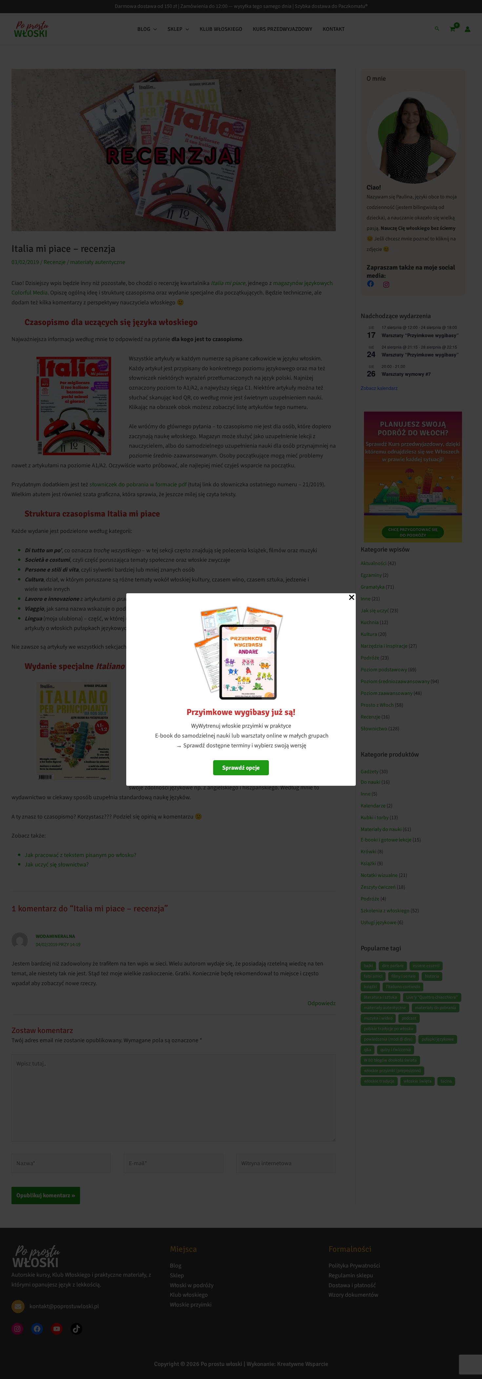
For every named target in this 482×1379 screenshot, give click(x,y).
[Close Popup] (352, 597)
